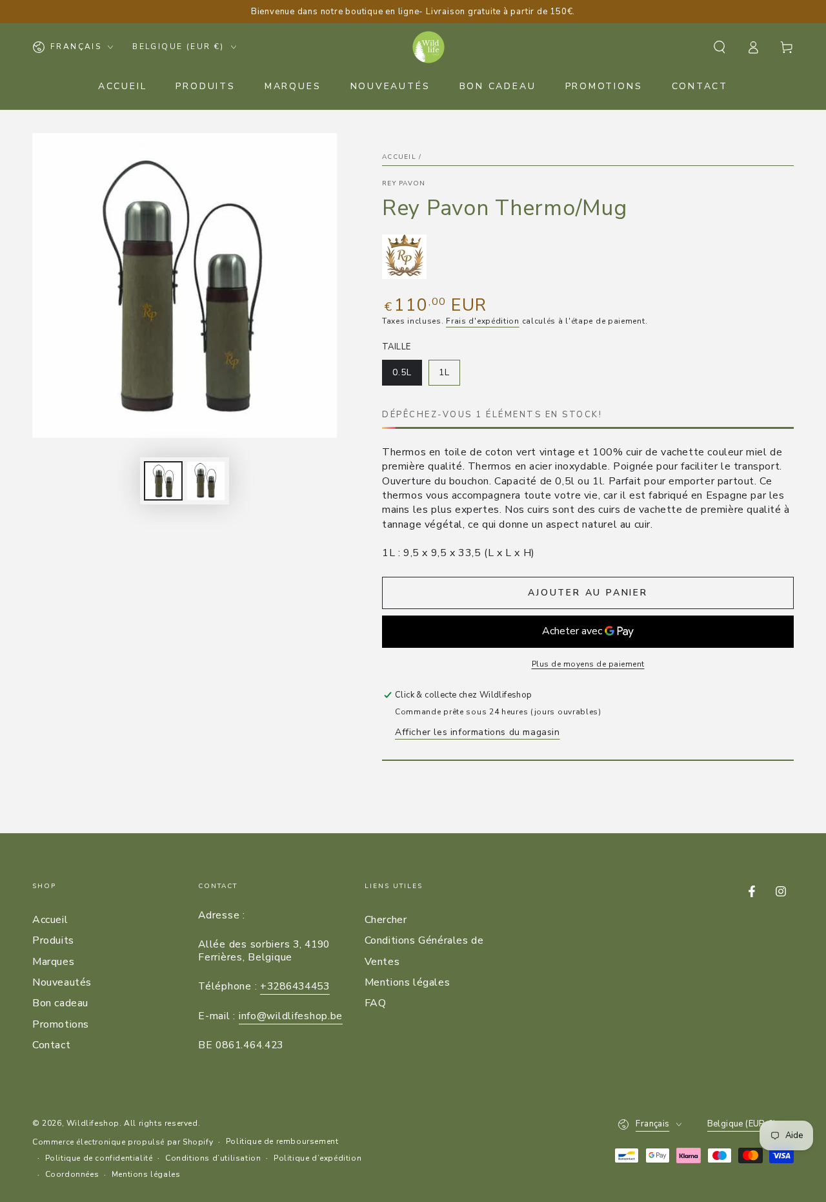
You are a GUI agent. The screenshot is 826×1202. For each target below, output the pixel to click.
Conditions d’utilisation (213, 1158)
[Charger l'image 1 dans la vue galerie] (163, 481)
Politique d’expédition (317, 1158)
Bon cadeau (60, 1003)
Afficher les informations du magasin (477, 732)
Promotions (60, 1024)
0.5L (407, 376)
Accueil (399, 156)
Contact (51, 1045)
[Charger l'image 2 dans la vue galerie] (205, 481)
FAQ (376, 1003)
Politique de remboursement (282, 1141)
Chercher (386, 920)
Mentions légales (407, 982)
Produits (53, 940)
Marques (53, 962)
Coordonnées (72, 1174)
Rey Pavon (404, 183)
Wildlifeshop (92, 1123)
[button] (719, 47)
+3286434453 (295, 986)
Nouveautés (62, 982)
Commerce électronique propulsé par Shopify (122, 1142)
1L (449, 376)
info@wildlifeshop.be (291, 1016)
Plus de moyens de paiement (588, 664)
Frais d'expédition (482, 321)
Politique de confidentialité (99, 1158)
